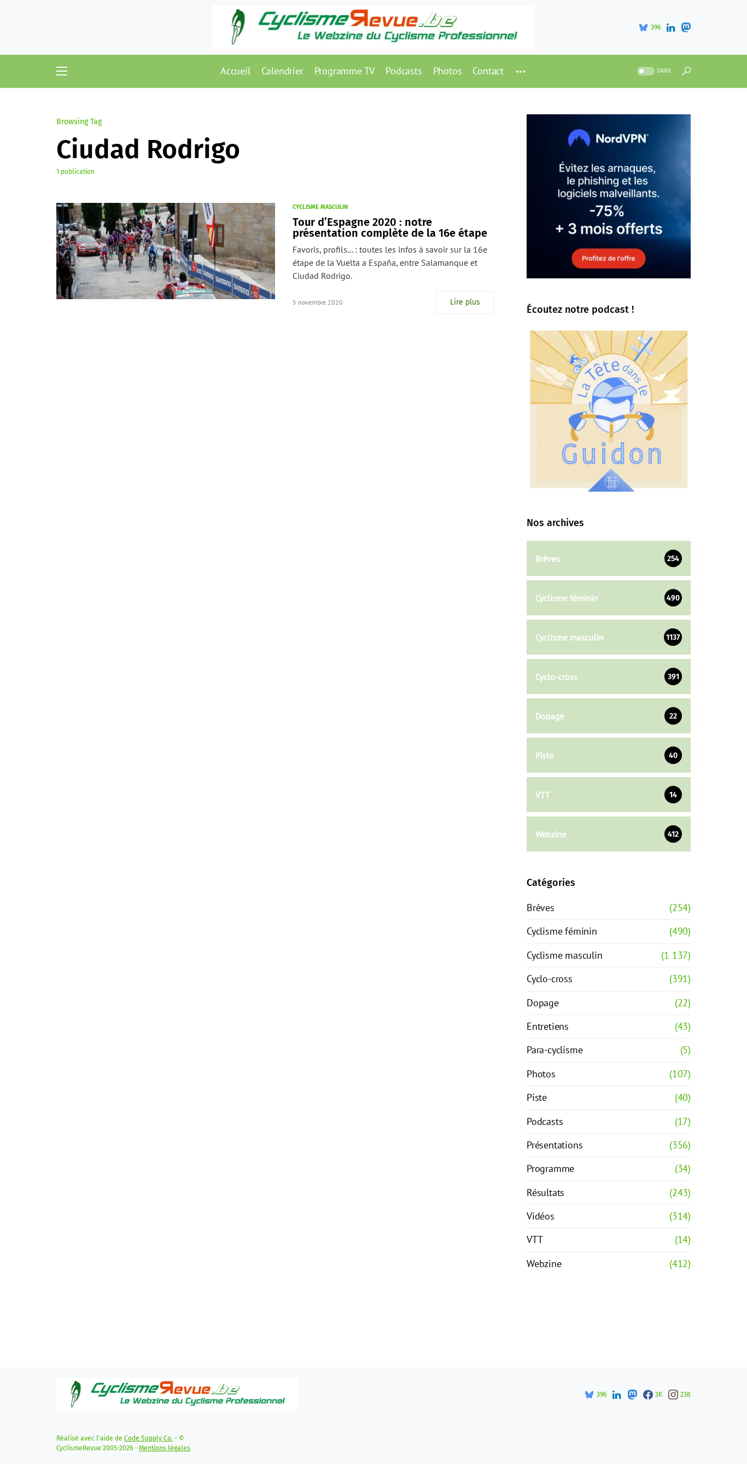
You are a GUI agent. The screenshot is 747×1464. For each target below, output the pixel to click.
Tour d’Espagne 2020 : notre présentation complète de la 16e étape (390, 227)
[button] (61, 71)
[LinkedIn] (671, 27)
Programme (550, 1168)
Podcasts (545, 1121)
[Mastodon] (686, 27)
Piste (537, 1097)
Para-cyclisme (554, 1049)
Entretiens (548, 1026)
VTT (534, 1239)
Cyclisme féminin (562, 931)
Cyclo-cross (550, 978)
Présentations (554, 1145)
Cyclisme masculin (320, 207)
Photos (541, 1074)
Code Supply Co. (148, 1438)
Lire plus (465, 302)
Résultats (545, 1192)
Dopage (543, 1002)
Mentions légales (164, 1448)
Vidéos (541, 1216)
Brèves (541, 907)
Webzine (544, 1263)
